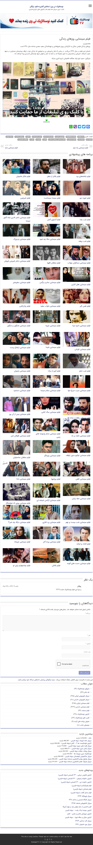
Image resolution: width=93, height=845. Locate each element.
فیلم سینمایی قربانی (82, 349)
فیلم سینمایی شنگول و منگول (18, 325)
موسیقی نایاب (84, 725)
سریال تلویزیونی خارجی (81, 699)
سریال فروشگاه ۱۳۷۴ (84, 796)
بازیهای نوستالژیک (83, 688)
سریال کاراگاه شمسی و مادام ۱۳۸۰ (80, 799)
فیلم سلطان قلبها (53, 263)
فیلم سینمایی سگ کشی (50, 412)
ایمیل (88, 643)
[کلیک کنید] (46, 21)
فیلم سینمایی (71, 139)
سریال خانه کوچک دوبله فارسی (81, 740)
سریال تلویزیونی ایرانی (82, 696)
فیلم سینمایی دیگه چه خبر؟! (19, 522)
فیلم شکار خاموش (23, 176)
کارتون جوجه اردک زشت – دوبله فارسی (78, 810)
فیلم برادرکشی (24, 306)
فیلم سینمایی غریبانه (22, 542)
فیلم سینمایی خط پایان (81, 498)
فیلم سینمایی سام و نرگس (50, 282)
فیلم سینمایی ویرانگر (52, 455)
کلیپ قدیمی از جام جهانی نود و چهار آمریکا (77, 806)
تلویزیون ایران (60, 137)
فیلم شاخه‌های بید (83, 176)
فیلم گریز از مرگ (54, 371)
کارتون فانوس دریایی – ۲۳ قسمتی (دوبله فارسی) (75, 775)
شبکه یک (81, 139)
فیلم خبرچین (25, 198)
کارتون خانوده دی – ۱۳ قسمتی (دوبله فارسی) (76, 782)
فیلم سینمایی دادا (23, 479)
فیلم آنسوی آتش (53, 219)
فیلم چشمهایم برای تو (21, 565)
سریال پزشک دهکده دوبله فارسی (80, 751)
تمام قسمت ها (48, 137)
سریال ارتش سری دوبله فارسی (81, 748)
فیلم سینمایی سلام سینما (50, 390)
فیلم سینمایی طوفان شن (20, 436)
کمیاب (38, 139)
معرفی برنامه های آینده (81, 721)
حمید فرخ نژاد (37, 137)
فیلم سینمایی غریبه (52, 325)
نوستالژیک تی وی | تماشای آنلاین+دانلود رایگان (46, 6)
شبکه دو (89, 139)
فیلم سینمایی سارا (11, 146)
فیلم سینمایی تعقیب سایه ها (79, 418)
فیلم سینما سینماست (52, 198)
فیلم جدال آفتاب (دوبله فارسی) (81, 792)
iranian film (71, 137)
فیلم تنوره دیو (85, 198)
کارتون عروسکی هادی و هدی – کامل (79, 813)
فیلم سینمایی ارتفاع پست (20, 347)
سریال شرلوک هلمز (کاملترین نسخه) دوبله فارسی (75, 761)
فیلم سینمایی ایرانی (83, 703)
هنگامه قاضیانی (23, 139)
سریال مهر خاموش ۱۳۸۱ (83, 824)
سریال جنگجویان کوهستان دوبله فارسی (78, 756)
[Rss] (51, 839)
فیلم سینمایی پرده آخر (51, 542)
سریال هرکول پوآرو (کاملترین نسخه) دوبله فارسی (75, 759)
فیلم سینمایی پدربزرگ (21, 239)
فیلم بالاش (56, 565)
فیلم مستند (85, 710)
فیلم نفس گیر (85, 306)
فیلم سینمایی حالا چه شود (50, 239)
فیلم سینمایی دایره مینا (81, 325)
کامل (45, 139)
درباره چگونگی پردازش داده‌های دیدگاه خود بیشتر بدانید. (36, 679)
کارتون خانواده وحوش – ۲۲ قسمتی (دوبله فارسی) (74, 778)
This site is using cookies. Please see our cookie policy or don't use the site (46, 836)
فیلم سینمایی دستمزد (21, 390)
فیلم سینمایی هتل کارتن (80, 284)
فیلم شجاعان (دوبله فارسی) (82, 789)
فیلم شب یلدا (85, 219)
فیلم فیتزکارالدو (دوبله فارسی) (81, 785)
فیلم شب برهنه (84, 241)
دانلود (28, 137)
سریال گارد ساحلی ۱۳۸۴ (83, 821)
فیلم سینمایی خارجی (82, 707)
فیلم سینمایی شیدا (53, 347)
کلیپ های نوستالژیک (82, 717)
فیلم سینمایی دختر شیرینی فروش (17, 261)
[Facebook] (49, 839)
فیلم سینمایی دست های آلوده (78, 563)
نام (88, 635)
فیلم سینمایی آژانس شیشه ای (48, 500)
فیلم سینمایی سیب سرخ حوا (79, 390)
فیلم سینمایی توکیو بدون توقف (78, 455)
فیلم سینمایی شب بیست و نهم (78, 522)
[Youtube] (47, 839)
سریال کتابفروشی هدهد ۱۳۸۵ (81, 803)
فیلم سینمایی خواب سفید (50, 306)
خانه (90, 738)
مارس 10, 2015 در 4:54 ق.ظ (10, 586)
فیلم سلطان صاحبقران (21, 457)
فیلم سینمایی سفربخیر (21, 282)
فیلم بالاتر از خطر (53, 176)
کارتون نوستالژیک (83, 714)
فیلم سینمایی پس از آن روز (19, 414)
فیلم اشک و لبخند (83, 544)
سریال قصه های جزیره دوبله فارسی (79, 746)
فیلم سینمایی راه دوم (80, 146)
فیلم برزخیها (55, 479)
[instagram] (45, 839)
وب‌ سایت (87, 651)
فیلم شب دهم (84, 371)
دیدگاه (87, 613)
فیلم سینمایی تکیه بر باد (80, 436)
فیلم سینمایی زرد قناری (51, 522)
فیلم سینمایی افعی (83, 479)
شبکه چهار (9, 137)
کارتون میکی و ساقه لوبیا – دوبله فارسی (78, 817)
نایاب (32, 139)
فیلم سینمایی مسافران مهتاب (79, 263)
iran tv (80, 137)
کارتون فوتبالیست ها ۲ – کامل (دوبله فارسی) (76, 743)
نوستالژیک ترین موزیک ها (82, 753)
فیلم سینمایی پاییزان (22, 371)
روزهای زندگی (19, 137)
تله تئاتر (86, 692)
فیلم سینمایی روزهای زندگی (57, 139)
